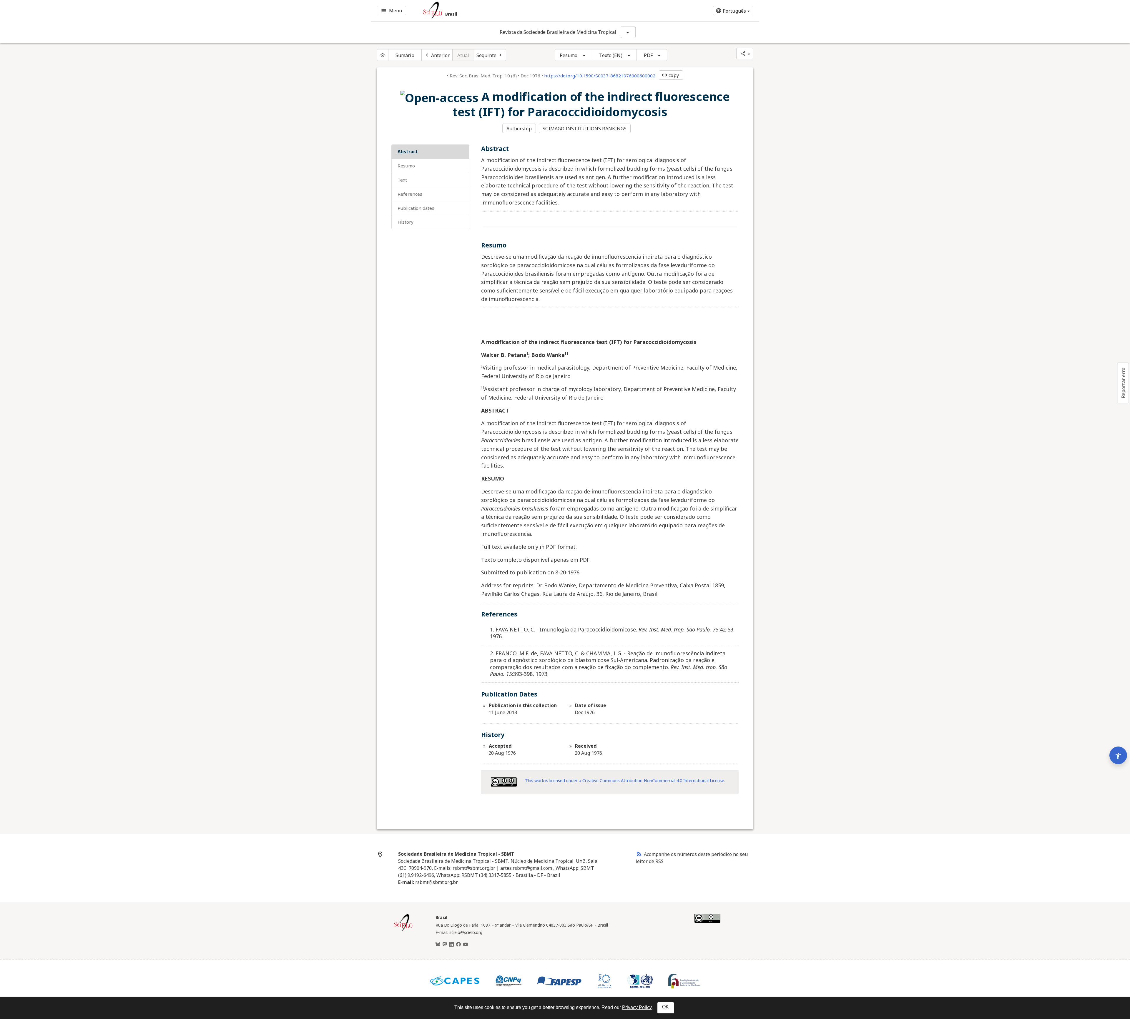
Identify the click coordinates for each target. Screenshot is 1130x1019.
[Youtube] (465, 944)
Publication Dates (416, 208)
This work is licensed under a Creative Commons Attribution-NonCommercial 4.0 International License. (625, 780)
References (410, 194)
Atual (463, 55)
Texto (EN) (610, 55)
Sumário (405, 55)
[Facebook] (458, 944)
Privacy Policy (637, 1007)
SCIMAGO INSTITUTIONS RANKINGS (585, 128)
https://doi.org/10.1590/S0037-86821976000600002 (599, 76)
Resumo (569, 55)
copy (670, 75)
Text (402, 180)
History (405, 222)
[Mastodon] (445, 944)
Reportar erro (1123, 383)
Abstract (408, 151)
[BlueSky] (438, 944)
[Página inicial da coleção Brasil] (403, 930)
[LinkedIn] (451, 944)
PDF (648, 55)
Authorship (519, 128)
